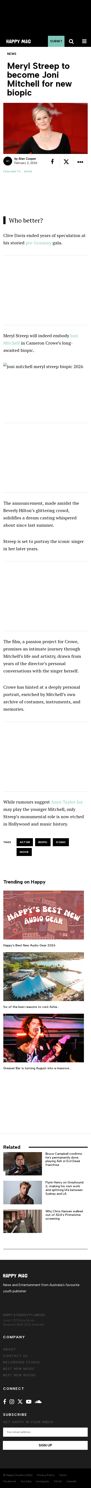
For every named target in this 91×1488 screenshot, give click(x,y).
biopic (42, 842)
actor (25, 842)
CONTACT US (15, 1356)
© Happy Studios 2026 (18, 1475)
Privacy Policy (46, 1475)
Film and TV (12, 171)
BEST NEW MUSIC (19, 1369)
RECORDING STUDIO (21, 1362)
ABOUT (9, 1349)
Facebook (9, 1481)
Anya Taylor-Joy (67, 802)
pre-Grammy (38, 243)
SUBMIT (56, 41)
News (28, 171)
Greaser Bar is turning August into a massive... (37, 1068)
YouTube (26, 1481)
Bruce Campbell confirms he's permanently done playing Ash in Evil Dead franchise (64, 1159)
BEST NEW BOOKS (19, 1375)
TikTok (57, 1481)
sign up (45, 1445)
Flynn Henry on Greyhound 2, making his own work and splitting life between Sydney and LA (64, 1188)
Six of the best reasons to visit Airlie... (31, 1007)
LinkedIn (71, 1481)
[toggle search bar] (71, 41)
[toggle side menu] (84, 41)
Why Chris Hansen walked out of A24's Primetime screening (64, 1215)
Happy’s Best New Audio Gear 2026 (29, 945)
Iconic (61, 842)
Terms (63, 1475)
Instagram (42, 1481)
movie (24, 852)
